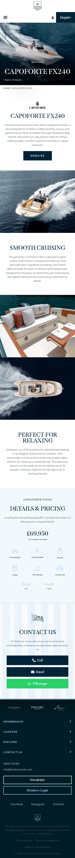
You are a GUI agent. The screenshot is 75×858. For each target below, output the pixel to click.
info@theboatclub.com (17, 769)
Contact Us (12, 752)
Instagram (38, 804)
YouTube (58, 804)
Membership (13, 721)
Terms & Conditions (47, 840)
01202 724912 (11, 763)
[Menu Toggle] (6, 17)
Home (6, 88)
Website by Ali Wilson (37, 847)
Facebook (17, 804)
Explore (10, 742)
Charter (10, 731)
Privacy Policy (24, 840)
